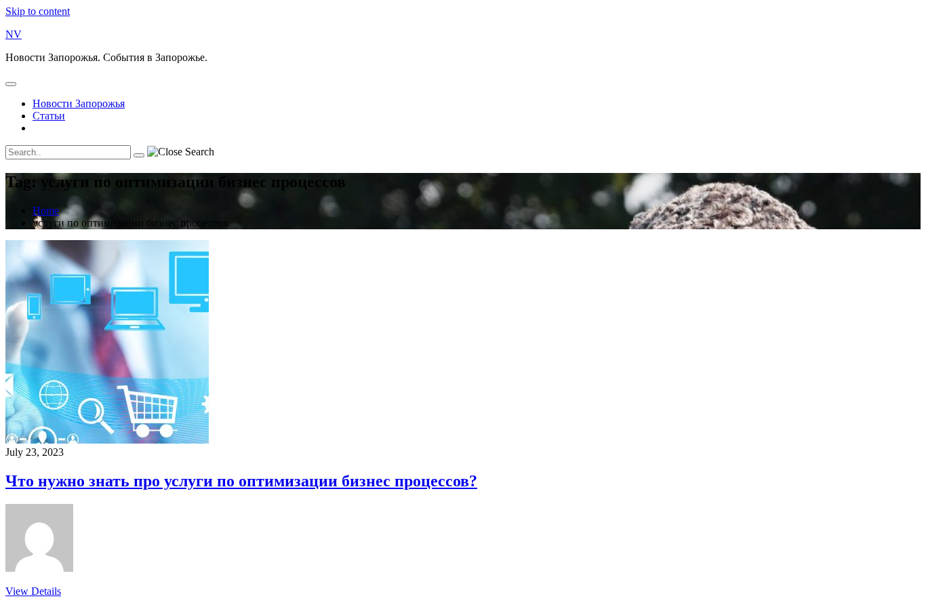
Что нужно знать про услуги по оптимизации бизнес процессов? (241, 481)
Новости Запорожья (79, 103)
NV (13, 34)
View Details (33, 591)
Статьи (49, 115)
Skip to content (37, 11)
